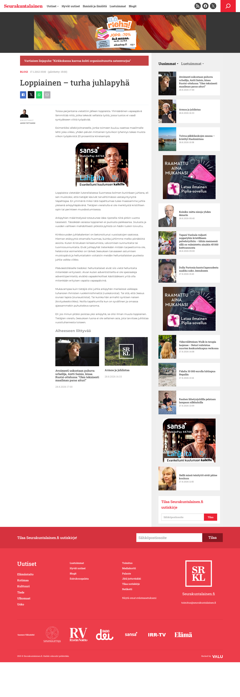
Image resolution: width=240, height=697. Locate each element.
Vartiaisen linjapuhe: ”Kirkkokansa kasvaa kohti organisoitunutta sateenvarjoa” (77, 61)
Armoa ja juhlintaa (117, 370)
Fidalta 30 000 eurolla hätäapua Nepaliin (197, 373)
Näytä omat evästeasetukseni (139, 598)
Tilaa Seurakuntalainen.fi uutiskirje (182, 504)
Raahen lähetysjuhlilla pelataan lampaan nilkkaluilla (197, 401)
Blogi (24, 71)
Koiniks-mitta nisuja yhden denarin (195, 213)
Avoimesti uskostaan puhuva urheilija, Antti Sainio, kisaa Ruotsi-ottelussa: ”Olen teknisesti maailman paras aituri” (77, 375)
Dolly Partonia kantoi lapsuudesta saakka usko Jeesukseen (198, 269)
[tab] (168, 63)
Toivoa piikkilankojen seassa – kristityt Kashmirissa (197, 137)
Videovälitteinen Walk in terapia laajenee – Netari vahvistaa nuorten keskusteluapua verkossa (199, 345)
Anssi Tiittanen (27, 123)
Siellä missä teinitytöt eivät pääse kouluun (198, 477)
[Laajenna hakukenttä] (228, 6)
